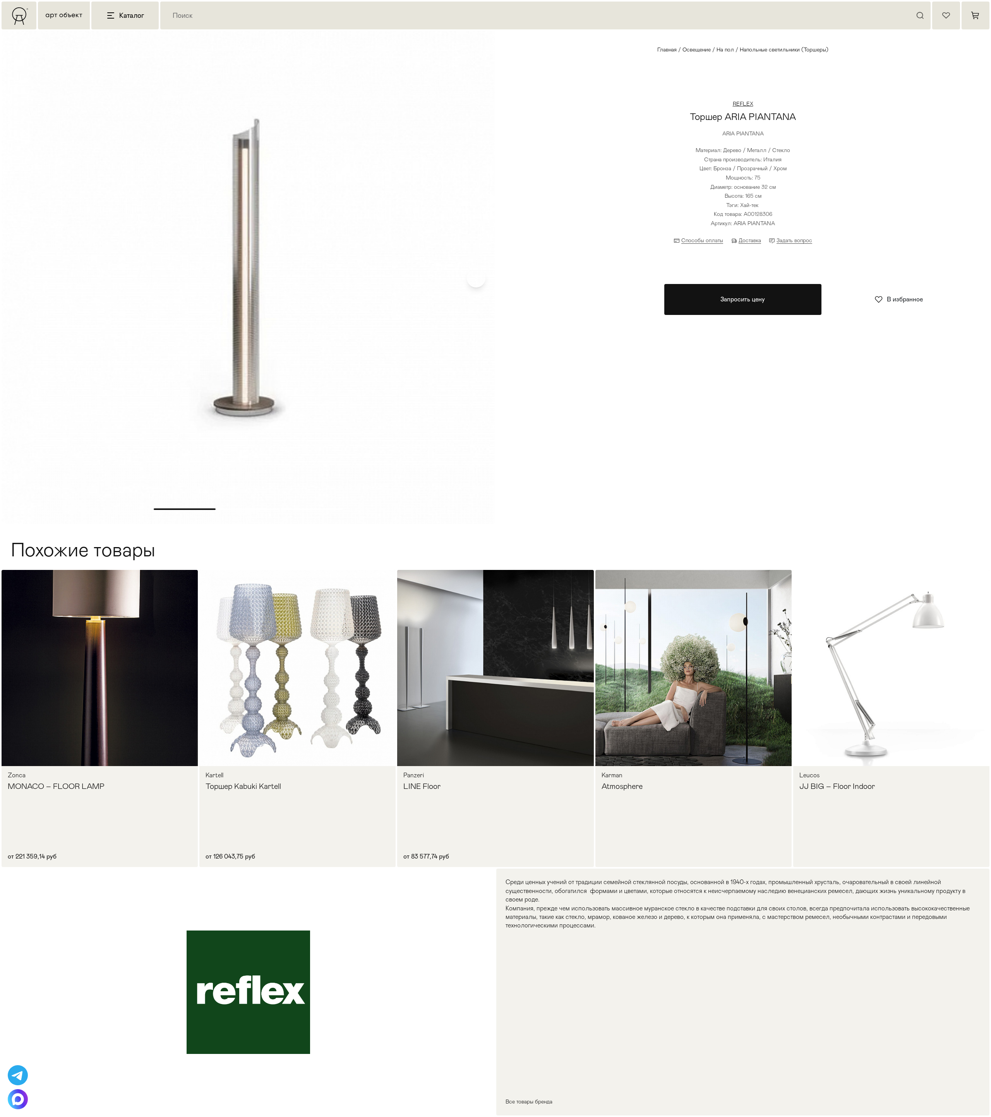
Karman (612, 775)
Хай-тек (749, 205)
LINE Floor (422, 786)
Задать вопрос (794, 240)
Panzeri (413, 775)
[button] (476, 278)
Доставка (750, 240)
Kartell (214, 775)
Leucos (809, 775)
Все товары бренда (529, 1101)
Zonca (17, 775)
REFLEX (743, 103)
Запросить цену (742, 299)
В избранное (905, 299)
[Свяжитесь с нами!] (18, 1075)
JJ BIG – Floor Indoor (837, 786)
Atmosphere (622, 786)
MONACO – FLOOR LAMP (56, 786)
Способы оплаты (702, 240)
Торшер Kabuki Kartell (243, 786)
